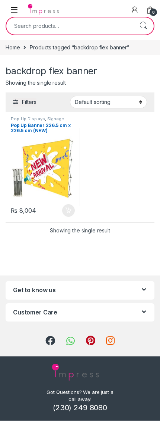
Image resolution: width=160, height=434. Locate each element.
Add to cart (68, 210)
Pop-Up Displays (28, 118)
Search (143, 26)
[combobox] (69, 26)
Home (13, 47)
